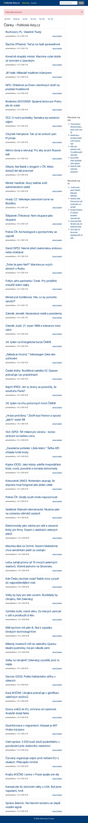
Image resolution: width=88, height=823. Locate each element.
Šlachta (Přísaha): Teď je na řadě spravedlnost (33, 44)
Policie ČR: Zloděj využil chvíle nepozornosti (31, 497)
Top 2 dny (33, 19)
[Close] (81, 12)
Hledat (81, 3)
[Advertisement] (74, 64)
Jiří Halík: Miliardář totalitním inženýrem (29, 72)
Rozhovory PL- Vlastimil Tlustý (23, 32)
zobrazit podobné (57, 36)
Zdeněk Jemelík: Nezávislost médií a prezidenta (34, 313)
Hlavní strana (26, 3)
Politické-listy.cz (12, 2)
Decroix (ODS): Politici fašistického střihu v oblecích (76, 160)
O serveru (34, 3)
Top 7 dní (50, 19)
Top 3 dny (42, 19)
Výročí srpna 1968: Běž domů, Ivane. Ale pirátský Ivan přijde (76, 224)
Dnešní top (16, 19)
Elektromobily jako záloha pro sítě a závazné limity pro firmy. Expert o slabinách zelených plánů (32, 529)
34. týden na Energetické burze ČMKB (28, 342)
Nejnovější (7, 19)
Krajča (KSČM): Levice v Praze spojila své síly (32, 774)
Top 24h (25, 19)
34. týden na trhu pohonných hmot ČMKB (31, 403)
